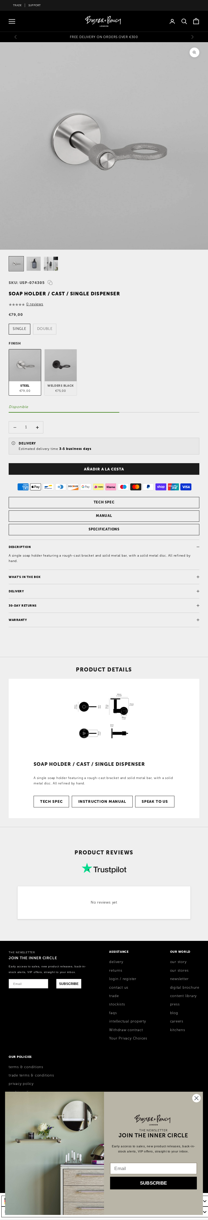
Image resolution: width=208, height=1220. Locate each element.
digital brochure (184, 988)
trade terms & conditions (31, 1075)
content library (183, 996)
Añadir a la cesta (104, 469)
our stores (179, 970)
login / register (122, 979)
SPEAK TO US (155, 801)
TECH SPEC (104, 502)
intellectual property (127, 1021)
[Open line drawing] (104, 716)
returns (115, 970)
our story (178, 962)
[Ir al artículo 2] (33, 263)
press (175, 1004)
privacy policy (21, 1084)
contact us (118, 988)
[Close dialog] (196, 1098)
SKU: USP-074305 (27, 282)
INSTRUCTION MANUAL (102, 801)
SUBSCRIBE (69, 984)
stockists (117, 1004)
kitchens (177, 1030)
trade (114, 996)
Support (34, 5)
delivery (116, 962)
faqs (113, 1013)
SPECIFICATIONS (104, 529)
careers (176, 1021)
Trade (17, 5)
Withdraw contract (126, 1030)
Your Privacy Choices (128, 1038)
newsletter (179, 979)
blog (174, 1013)
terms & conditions (26, 1067)
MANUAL (104, 516)
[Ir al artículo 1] (16, 263)
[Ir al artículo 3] (50, 263)
